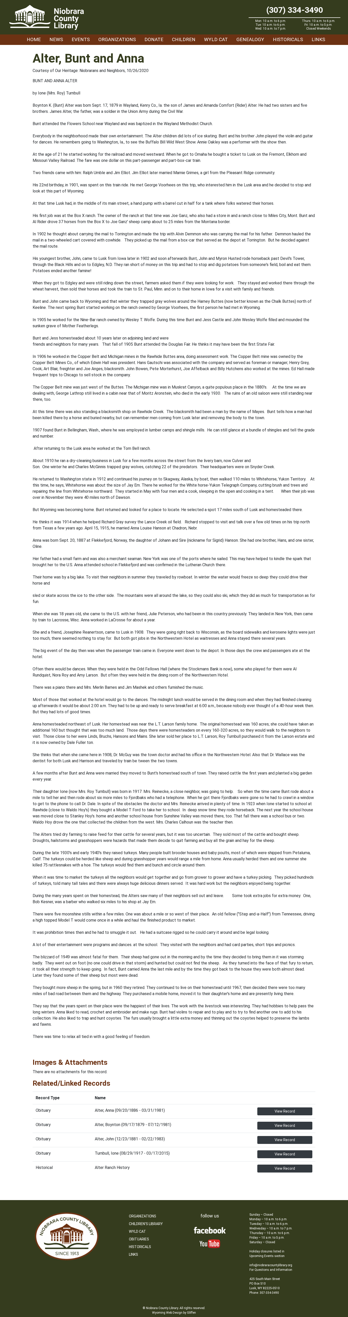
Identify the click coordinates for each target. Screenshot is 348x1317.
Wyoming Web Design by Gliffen (174, 1312)
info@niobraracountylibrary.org (270, 1265)
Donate (153, 39)
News (56, 39)
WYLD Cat (216, 39)
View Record (285, 1111)
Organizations (117, 39)
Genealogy (250, 39)
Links (318, 39)
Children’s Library (146, 1224)
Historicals (288, 39)
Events (81, 39)
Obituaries (139, 1239)
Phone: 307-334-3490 (264, 1293)
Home (34, 39)
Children (183, 39)
